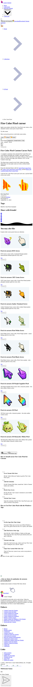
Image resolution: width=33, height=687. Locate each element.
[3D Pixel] (15, 407)
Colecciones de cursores (10, 636)
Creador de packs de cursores (11, 634)
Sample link (10, 140)
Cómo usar (6, 16)
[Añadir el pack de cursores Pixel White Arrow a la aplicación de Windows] (5, 339)
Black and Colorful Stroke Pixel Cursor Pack (16, 170)
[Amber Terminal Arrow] (15, 301)
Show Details (5, 674)
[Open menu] (1, 19)
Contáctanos (7, 654)
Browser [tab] (5, 453)
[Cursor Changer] (2, 2)
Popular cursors (8, 630)
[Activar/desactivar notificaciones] (1, 24)
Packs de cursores (8, 8)
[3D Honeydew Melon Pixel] (15, 433)
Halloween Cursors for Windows (12, 620)
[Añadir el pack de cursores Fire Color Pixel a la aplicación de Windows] (5, 147)
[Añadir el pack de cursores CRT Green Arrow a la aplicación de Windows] (5, 286)
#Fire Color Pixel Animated (14, 577)
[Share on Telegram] (16, 220)
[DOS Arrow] (15, 247)
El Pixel (8, 197)
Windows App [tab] (13, 453)
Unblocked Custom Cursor (10, 638)
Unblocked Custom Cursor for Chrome (14, 640)
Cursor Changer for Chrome (11, 613)
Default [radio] (7, 137)
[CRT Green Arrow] (15, 274)
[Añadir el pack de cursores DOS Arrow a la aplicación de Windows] (5, 259)
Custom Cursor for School (10, 641)
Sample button (17, 140)
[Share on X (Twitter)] (16, 215)
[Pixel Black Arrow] (15, 354)
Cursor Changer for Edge (10, 614)
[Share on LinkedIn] (16, 218)
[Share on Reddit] (16, 221)
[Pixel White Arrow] (15, 327)
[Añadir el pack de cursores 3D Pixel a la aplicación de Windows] (5, 419)
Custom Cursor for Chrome (11, 610)
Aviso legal (7, 658)
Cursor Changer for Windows (11, 616)
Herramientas (7, 10)
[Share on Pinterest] (16, 217)
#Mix (6, 577)
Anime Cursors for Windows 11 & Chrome (15, 619)
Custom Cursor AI (8, 633)
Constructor (7, 631)
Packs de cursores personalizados (12, 637)
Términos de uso (8, 657)
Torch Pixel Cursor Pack (24, 168)
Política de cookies (8, 660)
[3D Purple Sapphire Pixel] (15, 380)
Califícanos (7, 646)
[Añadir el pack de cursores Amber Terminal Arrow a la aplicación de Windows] (5, 313)
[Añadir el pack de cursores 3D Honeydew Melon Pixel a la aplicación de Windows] (5, 445)
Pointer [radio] (13, 137)
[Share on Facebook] (16, 213)
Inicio (5, 5)
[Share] (2, 145)
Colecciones (7, 7)
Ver (1, 258)
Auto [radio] (2, 137)
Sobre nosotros (7, 652)
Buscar (5, 628)
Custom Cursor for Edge (10, 612)
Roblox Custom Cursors (10, 617)
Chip (23, 140)
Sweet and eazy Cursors (10, 622)
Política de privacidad (9, 655)
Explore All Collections (6, 569)
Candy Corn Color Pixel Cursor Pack (11, 169)
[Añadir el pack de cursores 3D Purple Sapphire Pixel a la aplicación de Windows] (5, 392)
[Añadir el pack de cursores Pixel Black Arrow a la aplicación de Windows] (5, 366)
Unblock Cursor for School (11, 643)
